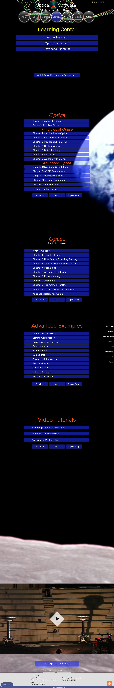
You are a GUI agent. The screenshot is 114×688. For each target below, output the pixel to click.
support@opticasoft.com (73, 678)
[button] (101, 2)
